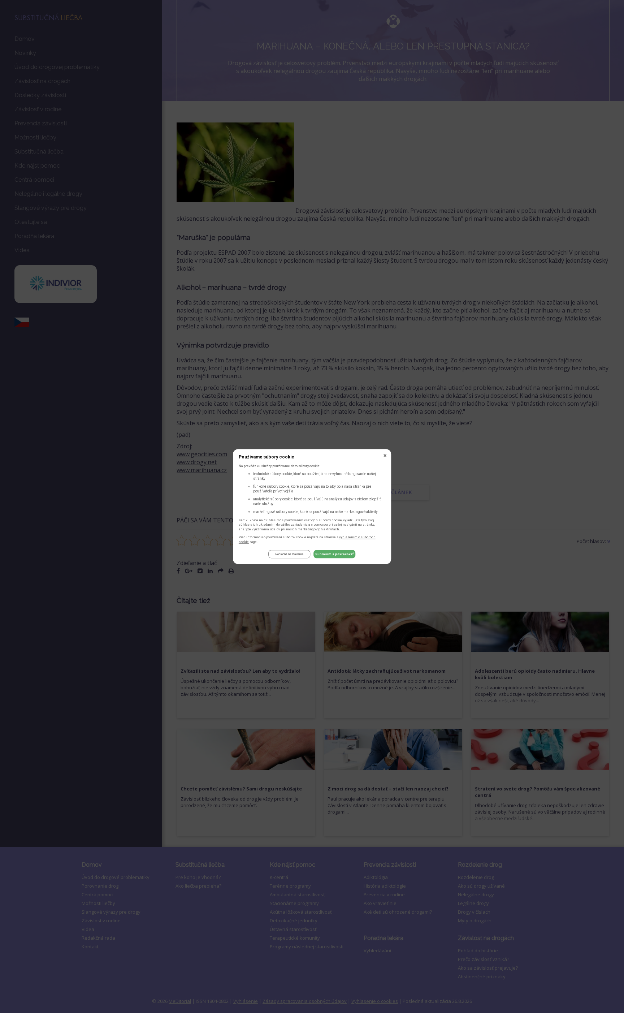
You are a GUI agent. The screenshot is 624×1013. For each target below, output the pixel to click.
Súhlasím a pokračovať (334, 554)
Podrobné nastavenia (289, 554)
